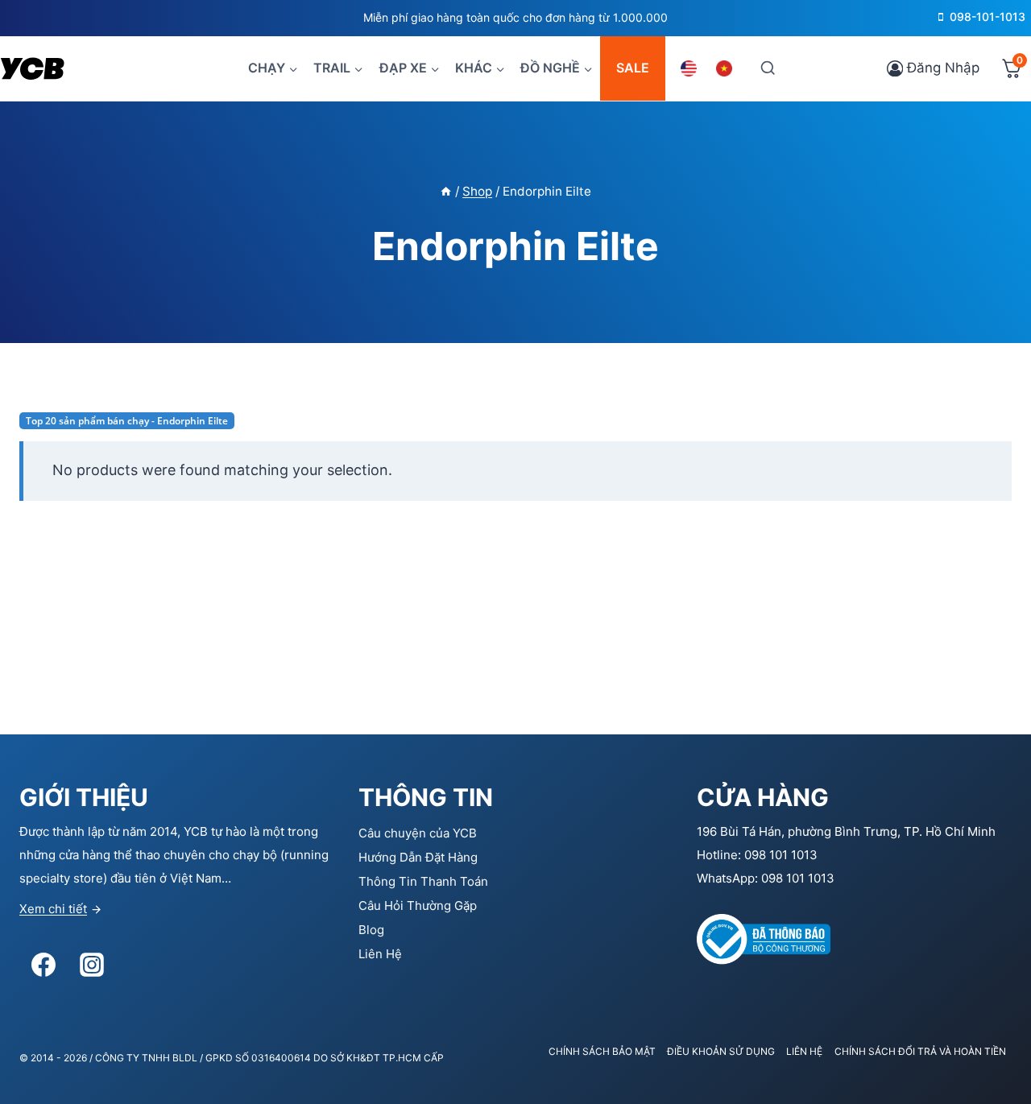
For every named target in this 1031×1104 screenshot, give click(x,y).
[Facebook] (43, 965)
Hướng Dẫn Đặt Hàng (418, 857)
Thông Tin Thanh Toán (423, 881)
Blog (371, 929)
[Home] (446, 191)
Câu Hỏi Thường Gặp (417, 905)
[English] (691, 68)
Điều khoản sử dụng (721, 1051)
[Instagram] (92, 965)
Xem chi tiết (53, 908)
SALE (632, 68)
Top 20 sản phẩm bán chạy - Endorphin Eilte (127, 421)
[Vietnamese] (726, 68)
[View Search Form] (767, 68)
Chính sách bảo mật (602, 1051)
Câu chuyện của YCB (417, 833)
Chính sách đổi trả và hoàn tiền (920, 1051)
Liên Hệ (380, 953)
